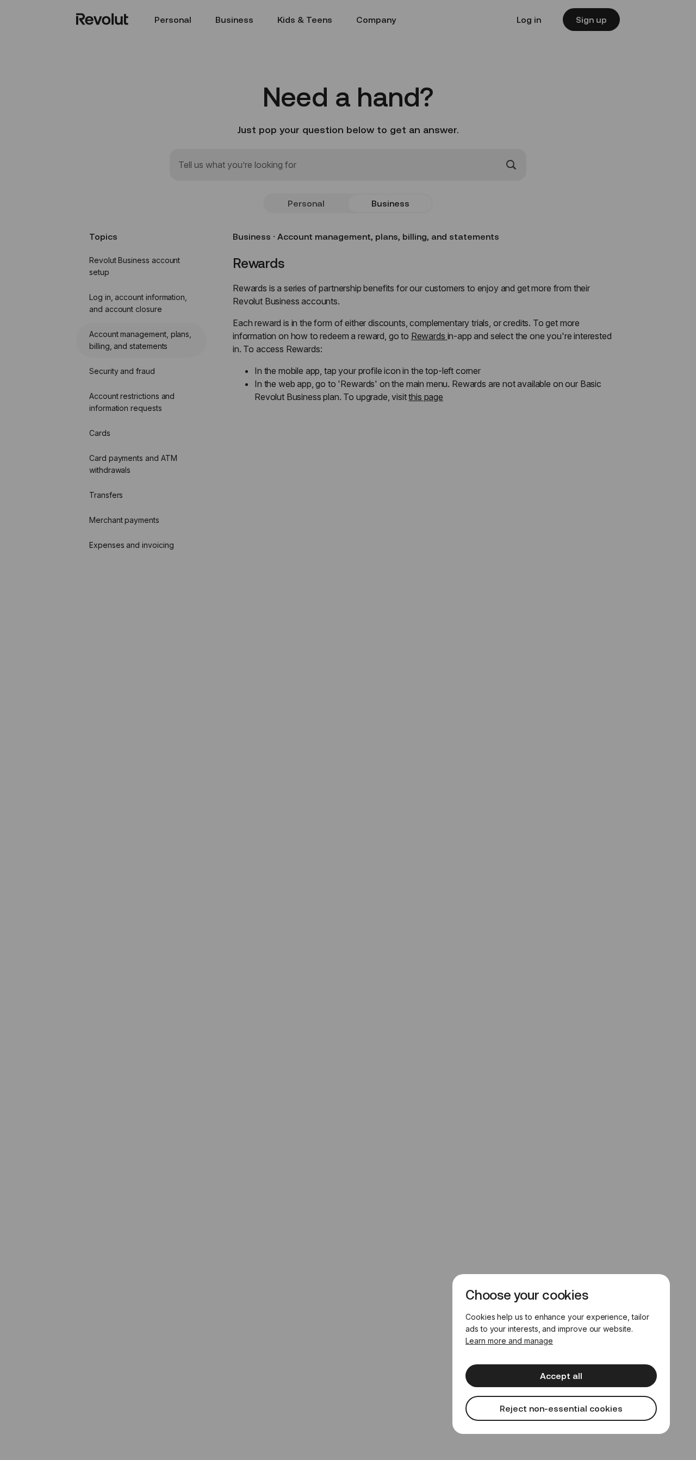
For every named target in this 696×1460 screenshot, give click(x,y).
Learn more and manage (509, 1340)
